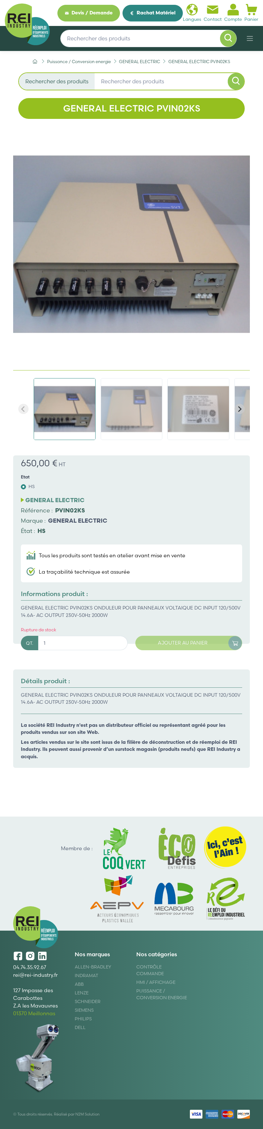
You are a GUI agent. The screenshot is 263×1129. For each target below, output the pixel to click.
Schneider (87, 1001)
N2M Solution (87, 1114)
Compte (233, 19)
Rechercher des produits (57, 81)
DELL (80, 1027)
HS (32, 486)
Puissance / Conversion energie (161, 994)
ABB (79, 984)
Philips (83, 1019)
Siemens (84, 1010)
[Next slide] (239, 409)
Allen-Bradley (93, 967)
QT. (29, 643)
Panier (251, 19)
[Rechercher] (228, 38)
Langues (192, 19)
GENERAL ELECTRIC (77, 520)
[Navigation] (250, 38)
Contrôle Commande (150, 970)
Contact (213, 19)
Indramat (86, 975)
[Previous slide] (23, 409)
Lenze (82, 993)
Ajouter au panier (183, 643)
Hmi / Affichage (155, 982)
